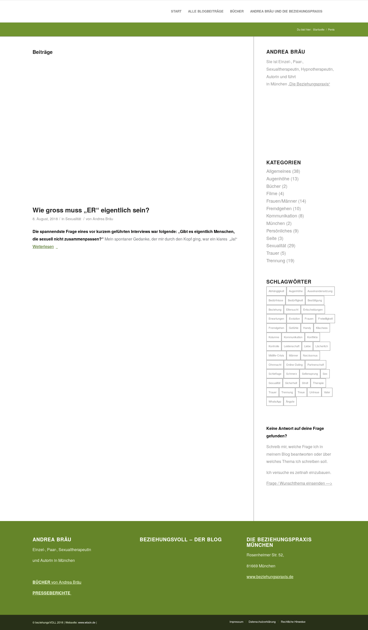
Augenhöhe (277, 178)
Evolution (294, 318)
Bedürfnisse (276, 300)
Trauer (272, 252)
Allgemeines (278, 171)
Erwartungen (276, 318)
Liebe (307, 346)
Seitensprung (310, 373)
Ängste (290, 401)
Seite (271, 238)
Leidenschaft (291, 346)
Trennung (275, 260)
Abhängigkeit (276, 291)
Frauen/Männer (281, 200)
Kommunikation (281, 215)
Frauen (309, 318)
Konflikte (312, 337)
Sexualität (73, 218)
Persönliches (279, 230)
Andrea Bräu (103, 218)
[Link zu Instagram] (331, 621)
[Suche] (330, 11)
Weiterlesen (43, 246)
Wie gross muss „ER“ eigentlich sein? (91, 209)
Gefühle (293, 328)
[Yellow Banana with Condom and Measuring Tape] (137, 130)
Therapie (318, 383)
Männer (293, 355)
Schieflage (275, 373)
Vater (327, 392)
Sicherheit (291, 383)
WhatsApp (275, 401)
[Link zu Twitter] (324, 621)
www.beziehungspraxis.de (270, 576)
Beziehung (275, 309)
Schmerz (291, 373)
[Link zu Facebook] (316, 621)
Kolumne (274, 337)
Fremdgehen (279, 208)
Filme (271, 193)
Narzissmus (310, 355)
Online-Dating (294, 364)
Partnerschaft (315, 364)
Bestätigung (315, 300)
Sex (325, 373)
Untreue (314, 392)
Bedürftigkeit (295, 300)
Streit (305, 383)
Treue (301, 392)
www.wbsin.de (86, 622)
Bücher (273, 186)
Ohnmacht (275, 364)
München (275, 223)
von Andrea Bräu (57, 582)
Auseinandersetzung (319, 291)
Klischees (322, 328)
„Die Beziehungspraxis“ (309, 84)
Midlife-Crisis (276, 355)
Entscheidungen (313, 309)
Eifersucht (292, 309)
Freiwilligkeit (325, 318)
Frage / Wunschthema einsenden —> (299, 483)
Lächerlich (321, 346)
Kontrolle (274, 346)
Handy (307, 328)
